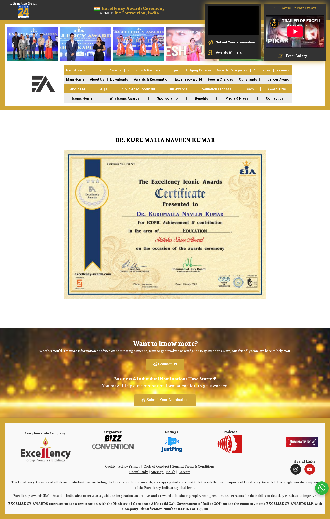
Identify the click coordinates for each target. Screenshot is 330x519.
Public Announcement (138, 89)
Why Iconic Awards (125, 98)
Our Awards (178, 89)
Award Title (276, 89)
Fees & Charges (220, 79)
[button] (13, 43)
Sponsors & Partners (144, 70)
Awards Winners (229, 52)
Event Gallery (296, 56)
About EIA (77, 89)
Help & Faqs (75, 70)
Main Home (75, 79)
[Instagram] (295, 469)
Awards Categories (232, 70)
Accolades (262, 70)
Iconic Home (82, 98)
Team (249, 89)
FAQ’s (103, 89)
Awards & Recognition (151, 79)
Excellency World (188, 79)
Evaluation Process (216, 89)
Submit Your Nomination (235, 42)
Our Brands (248, 79)
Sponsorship (167, 98)
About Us (97, 79)
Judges (173, 70)
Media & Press (237, 98)
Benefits (201, 98)
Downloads (119, 79)
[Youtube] (309, 469)
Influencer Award (276, 79)
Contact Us (275, 98)
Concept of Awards (106, 70)
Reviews (282, 70)
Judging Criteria (198, 70)
